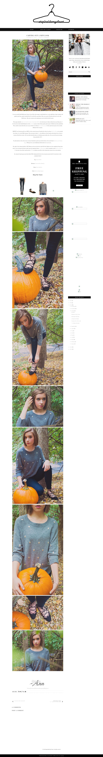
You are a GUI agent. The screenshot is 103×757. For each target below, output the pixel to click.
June (72, 332)
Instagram (42, 688)
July (72, 330)
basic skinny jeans (42, 125)
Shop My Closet (45, 29)
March (72, 339)
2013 (71, 349)
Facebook (33, 688)
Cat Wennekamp (42, 148)
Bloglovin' (46, 688)
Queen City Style (81, 97)
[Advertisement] (79, 148)
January (72, 343)
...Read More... (79, 63)
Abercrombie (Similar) (39, 163)
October (72, 310)
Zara (39, 133)
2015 (71, 305)
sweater (31, 123)
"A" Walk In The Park (55, 701)
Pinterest (37, 688)
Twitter (28, 688)
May (72, 335)
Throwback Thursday (75, 316)
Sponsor (71, 29)
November (73, 308)
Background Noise (82, 111)
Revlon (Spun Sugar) (39, 171)
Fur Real (73, 312)
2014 (71, 347)
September (73, 326)
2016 (71, 302)
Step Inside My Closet (49, 749)
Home (32, 29)
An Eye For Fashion (75, 318)
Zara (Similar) (39, 167)
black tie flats (54, 131)
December (73, 306)
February (73, 341)
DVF (32, 150)
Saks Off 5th (38, 159)
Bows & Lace (80, 118)
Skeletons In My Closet (75, 314)
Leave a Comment (44, 37)
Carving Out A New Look (76, 321)
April (72, 337)
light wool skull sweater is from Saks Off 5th (30, 122)
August (72, 328)
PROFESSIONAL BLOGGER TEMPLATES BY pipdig (51, 755)
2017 (71, 300)
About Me (59, 29)
